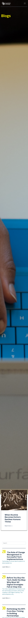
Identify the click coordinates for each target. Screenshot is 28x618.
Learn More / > (6, 567)
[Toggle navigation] (25, 3)
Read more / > (8, 526)
